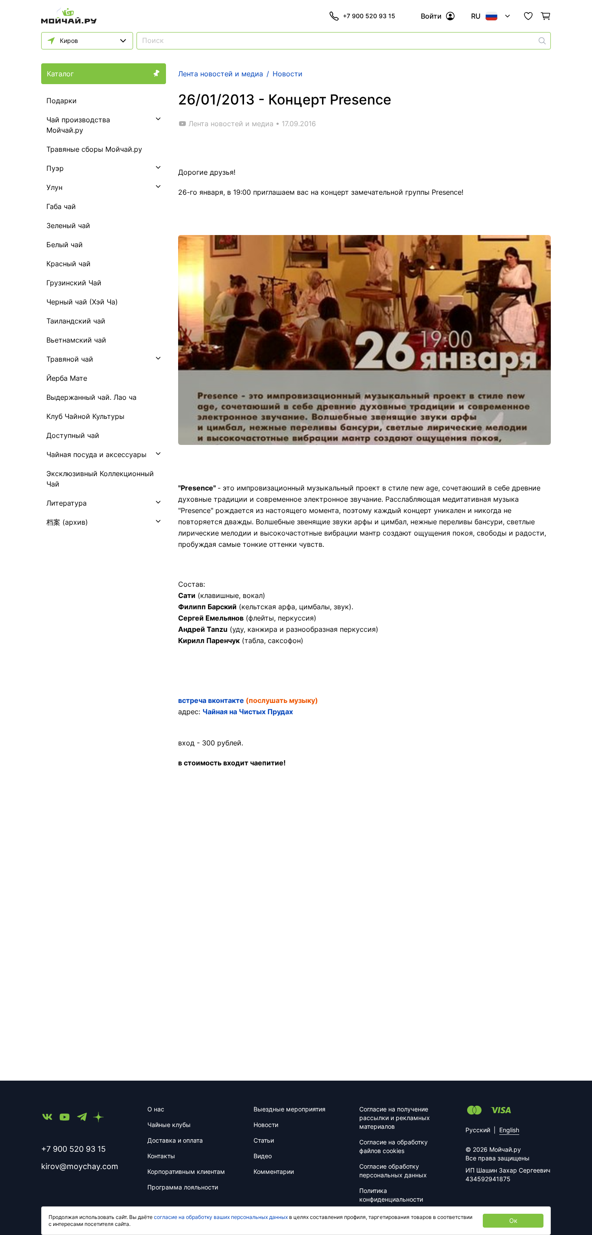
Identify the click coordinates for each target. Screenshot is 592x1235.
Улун (54, 187)
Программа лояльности (182, 1187)
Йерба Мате (66, 378)
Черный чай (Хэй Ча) (82, 301)
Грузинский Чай (73, 282)
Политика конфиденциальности (391, 1195)
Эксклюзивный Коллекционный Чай (100, 478)
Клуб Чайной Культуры (85, 416)
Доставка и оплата (175, 1140)
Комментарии (274, 1171)
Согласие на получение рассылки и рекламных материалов (394, 1117)
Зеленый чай (68, 225)
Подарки (61, 100)
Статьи (264, 1140)
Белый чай (64, 244)
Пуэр (55, 168)
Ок (513, 1220)
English (509, 1130)
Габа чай (61, 206)
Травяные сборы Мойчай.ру (94, 149)
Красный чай (68, 263)
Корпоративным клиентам (186, 1171)
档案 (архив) (67, 522)
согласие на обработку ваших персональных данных (221, 1217)
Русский (477, 1130)
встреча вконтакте (211, 700)
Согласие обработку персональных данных (393, 1171)
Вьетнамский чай (76, 340)
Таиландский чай (75, 321)
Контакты (161, 1156)
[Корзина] (545, 16)
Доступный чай (72, 435)
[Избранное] (528, 16)
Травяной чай (69, 359)
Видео (263, 1156)
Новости (266, 1124)
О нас (155, 1109)
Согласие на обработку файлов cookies (393, 1146)
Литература (66, 503)
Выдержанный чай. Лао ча (91, 397)
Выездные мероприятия (289, 1109)
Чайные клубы (169, 1124)
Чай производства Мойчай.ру (78, 124)
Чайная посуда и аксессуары (96, 454)
